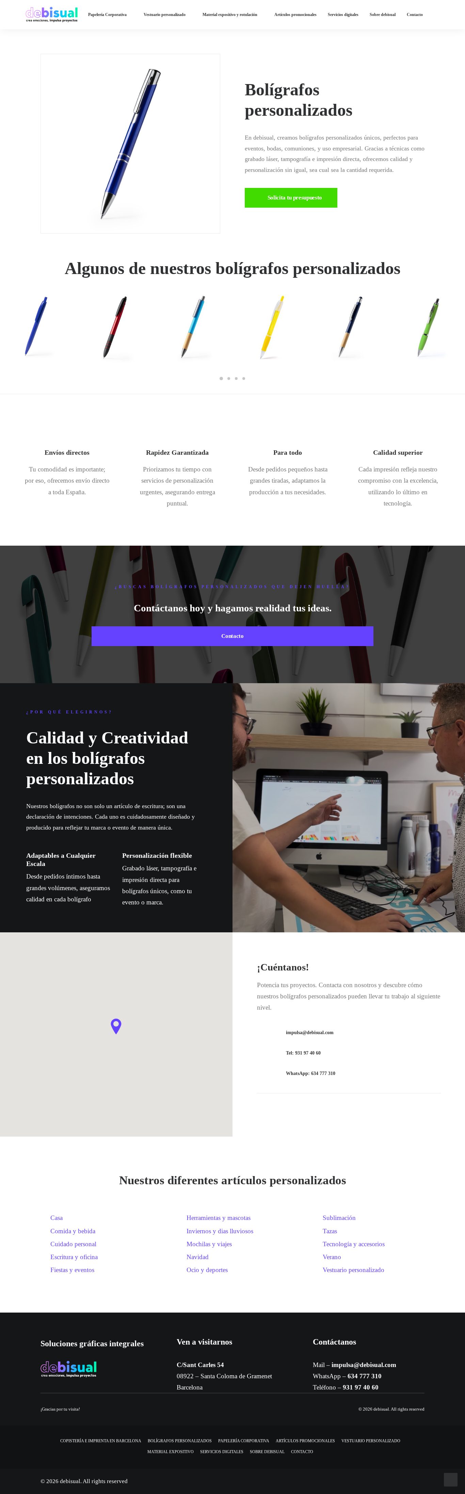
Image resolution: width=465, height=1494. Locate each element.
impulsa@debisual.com (364, 1364)
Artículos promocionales (295, 14)
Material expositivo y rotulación (230, 14)
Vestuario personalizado (165, 14)
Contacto (415, 14)
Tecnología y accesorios (354, 1244)
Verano (332, 1256)
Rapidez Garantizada (177, 452)
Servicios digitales (343, 14)
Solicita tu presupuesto (295, 197)
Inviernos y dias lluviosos (220, 1231)
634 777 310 (365, 1376)
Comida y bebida (72, 1231)
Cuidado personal (73, 1244)
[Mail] (265, 1034)
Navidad (198, 1256)
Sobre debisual (383, 14)
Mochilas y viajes (209, 1244)
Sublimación (339, 1217)
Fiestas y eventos (72, 1269)
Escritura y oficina (74, 1256)
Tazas (330, 1231)
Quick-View (64, 298)
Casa (56, 1217)
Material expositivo (170, 1451)
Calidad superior (398, 452)
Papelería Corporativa (107, 14)
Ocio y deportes (207, 1269)
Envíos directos (67, 452)
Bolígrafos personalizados (180, 1441)
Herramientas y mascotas (219, 1217)
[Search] (457, 14)
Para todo (287, 452)
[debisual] (51, 14)
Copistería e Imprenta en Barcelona (100, 1441)
